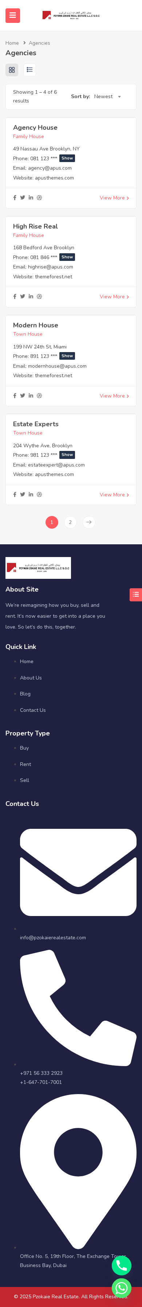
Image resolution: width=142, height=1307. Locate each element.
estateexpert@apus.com (56, 464)
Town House (28, 334)
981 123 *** (51, 455)
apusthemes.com (54, 177)
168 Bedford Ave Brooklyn (43, 247)
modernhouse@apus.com (57, 366)
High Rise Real (35, 226)
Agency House (35, 127)
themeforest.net (53, 276)
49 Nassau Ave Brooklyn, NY (46, 148)
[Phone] (121, 1265)
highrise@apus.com (50, 266)
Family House (28, 136)
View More (112, 197)
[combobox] (107, 97)
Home (12, 43)
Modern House (35, 325)
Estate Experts (36, 424)
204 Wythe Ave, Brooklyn (42, 445)
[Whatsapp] (121, 1288)
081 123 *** (51, 158)
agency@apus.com (50, 168)
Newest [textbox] (103, 96)
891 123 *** (51, 356)
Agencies (39, 43)
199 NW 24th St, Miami (40, 346)
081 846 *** (51, 257)
